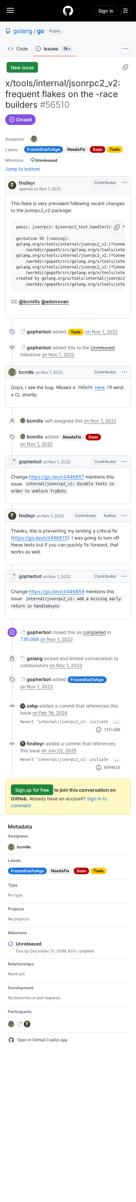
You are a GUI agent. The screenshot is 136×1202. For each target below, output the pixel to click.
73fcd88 (29, 639)
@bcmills (29, 301)
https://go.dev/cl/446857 (56, 477)
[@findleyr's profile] (12, 185)
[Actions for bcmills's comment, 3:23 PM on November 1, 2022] (124, 372)
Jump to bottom (22, 169)
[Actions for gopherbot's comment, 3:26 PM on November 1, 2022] (124, 461)
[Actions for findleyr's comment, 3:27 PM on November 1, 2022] (124, 515)
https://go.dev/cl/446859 (57, 591)
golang (22, 31)
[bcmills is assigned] (34, 139)
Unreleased (102, 347)
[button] (116, 228)
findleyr (27, 183)
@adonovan (55, 301)
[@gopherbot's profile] (12, 462)
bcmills (26, 372)
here (100, 387)
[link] (35, 331)
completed (94, 632)
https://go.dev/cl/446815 (40, 538)
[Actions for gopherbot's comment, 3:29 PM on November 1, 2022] (124, 576)
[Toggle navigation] (10, 10)
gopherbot (30, 461)
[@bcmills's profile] (12, 372)
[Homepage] (68, 10)
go (40, 31)
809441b (112, 767)
